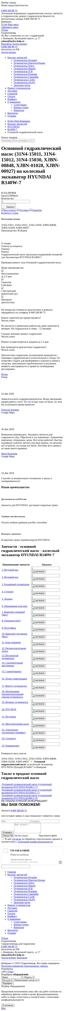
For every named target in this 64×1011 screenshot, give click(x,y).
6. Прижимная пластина (14, 606)
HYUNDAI (13, 126)
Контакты (6, 44)
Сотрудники (20, 104)
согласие (16, 839)
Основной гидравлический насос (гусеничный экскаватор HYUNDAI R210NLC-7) (26, 791)
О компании (14, 102)
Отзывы (11, 116)
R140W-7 (12, 129)
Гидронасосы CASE (24, 79)
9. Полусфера (9, 628)
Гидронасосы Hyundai (25, 60)
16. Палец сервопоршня (14, 678)
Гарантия (12, 93)
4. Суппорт (8, 591)
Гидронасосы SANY (24, 82)
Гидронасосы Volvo (24, 66)
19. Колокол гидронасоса (15, 702)
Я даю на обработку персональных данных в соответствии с (31, 840)
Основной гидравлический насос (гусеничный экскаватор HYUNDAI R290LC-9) (26, 797)
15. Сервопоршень (11, 671)
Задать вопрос (19, 44)
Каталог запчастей (17, 57)
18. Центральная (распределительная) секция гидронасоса (12, 694)
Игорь (4, 374)
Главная (11, 872)
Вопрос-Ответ (21, 107)
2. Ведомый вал (10, 577)
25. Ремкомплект (10, 745)
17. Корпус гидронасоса (14, 686)
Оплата (11, 96)
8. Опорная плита (11, 620)
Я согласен (7, 1005)
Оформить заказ (9, 27)
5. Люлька (7, 599)
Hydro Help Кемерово (18, 121)
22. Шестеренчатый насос (15, 724)
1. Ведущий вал (10, 570)
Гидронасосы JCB (23, 71)
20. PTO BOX (9, 709)
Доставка (12, 91)
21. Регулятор (9, 716)
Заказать (10, 207)
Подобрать (7, 983)
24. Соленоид (9, 738)
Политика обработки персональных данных (24, 966)
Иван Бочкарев (9, 453)
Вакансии (19, 110)
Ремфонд (12, 99)
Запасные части (22, 85)
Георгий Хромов (10, 409)
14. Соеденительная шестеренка (12, 664)
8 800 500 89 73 (9, 10)
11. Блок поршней (11, 642)
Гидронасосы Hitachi (24, 68)
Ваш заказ (13, 24)
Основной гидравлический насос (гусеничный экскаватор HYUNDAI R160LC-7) (26, 785)
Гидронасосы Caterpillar (26, 77)
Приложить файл (48, 835)
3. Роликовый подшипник (15, 584)
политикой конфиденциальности (35, 841)
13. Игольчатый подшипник (10, 657)
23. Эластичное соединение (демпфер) (13, 731)
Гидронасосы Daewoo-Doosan (29, 63)
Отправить (7, 832)
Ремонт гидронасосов (18, 88)
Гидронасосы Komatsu (25, 74)
